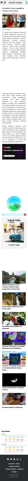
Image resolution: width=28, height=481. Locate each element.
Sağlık (16, 13)
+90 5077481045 (14, 477)
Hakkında (20, 469)
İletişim (14, 472)
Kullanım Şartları (14, 466)
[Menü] (5, 2)
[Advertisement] (14, 76)
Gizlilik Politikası (11, 469)
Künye (18, 463)
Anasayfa (11, 463)
